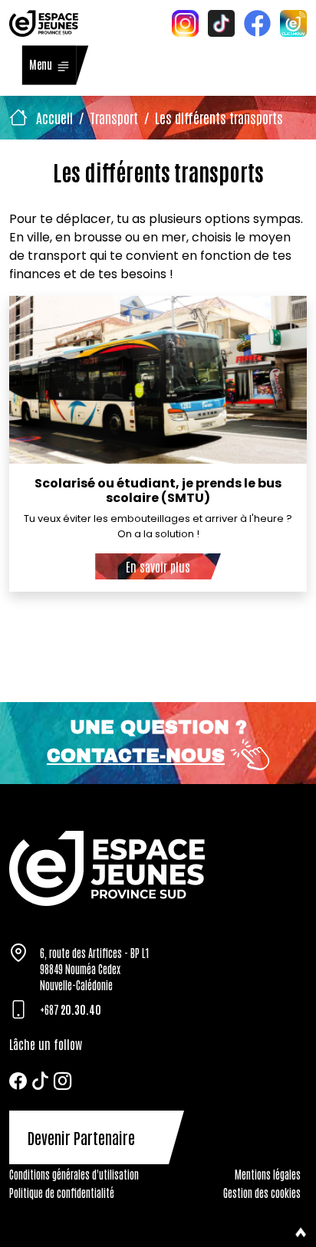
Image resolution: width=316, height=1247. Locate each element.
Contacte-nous (136, 756)
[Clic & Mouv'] (293, 21)
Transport (114, 117)
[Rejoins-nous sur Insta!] (185, 21)
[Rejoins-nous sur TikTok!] (221, 21)
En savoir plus (158, 566)
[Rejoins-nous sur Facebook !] (257, 21)
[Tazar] (158, 868)
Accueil (54, 117)
